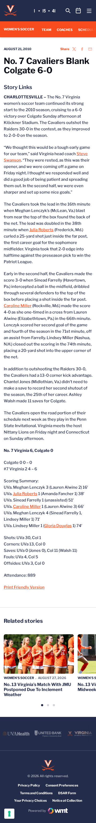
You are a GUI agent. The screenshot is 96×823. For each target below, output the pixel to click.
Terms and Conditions (36, 793)
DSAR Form (67, 793)
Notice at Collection (67, 800)
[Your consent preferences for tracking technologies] (9, 814)
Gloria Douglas (58, 525)
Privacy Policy (29, 785)
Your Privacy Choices (30, 800)
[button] (42, 705)
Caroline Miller (17, 305)
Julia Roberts (41, 229)
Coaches (65, 30)
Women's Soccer (19, 678)
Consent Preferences (62, 785)
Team (46, 30)
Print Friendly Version (24, 587)
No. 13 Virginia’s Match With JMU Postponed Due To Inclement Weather (37, 689)
